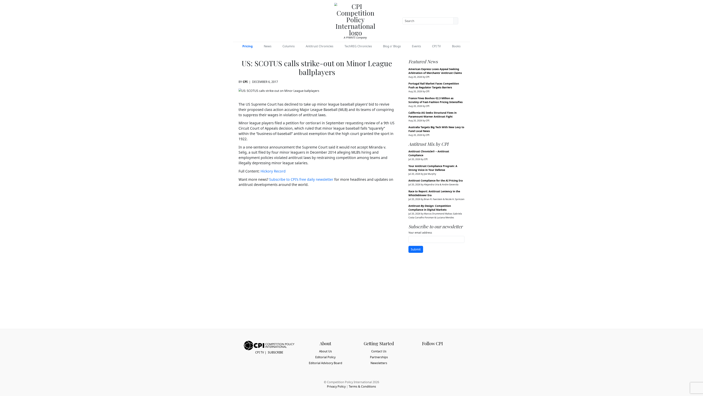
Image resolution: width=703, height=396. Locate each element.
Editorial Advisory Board (325, 363)
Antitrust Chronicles (319, 46)
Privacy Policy (336, 386)
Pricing (247, 46)
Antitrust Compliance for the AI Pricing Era (435, 180)
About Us (325, 351)
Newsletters (379, 363)
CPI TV (436, 46)
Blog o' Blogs (392, 46)
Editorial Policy (325, 357)
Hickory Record (273, 171)
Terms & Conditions (362, 386)
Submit (416, 249)
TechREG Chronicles (358, 46)
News (267, 46)
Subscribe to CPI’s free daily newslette (300, 179)
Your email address (420, 232)
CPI (245, 82)
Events (416, 46)
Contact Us (378, 351)
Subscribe (275, 352)
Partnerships (379, 357)
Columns (288, 46)
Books (456, 46)
